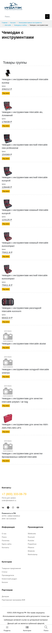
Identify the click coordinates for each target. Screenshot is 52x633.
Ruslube (31, 540)
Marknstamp (32, 554)
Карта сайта (6, 544)
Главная (4, 23)
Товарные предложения (11, 568)
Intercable (8, 25)
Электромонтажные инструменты (30, 23)
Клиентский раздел (9, 579)
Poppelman (32, 544)
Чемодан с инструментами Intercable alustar (24, 343)
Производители (8, 575)
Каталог (13, 23)
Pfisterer (31, 547)
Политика (5, 540)
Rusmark (31, 537)
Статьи (4, 572)
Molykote (31, 551)
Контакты (5, 547)
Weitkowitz (32, 534)
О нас (4, 534)
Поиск (4, 537)
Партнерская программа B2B (13, 600)
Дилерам (5, 596)
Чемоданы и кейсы (20, 25)
